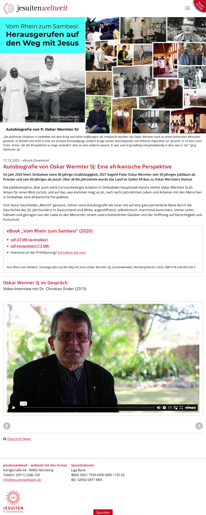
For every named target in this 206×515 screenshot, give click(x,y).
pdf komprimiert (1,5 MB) (30, 246)
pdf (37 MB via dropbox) (29, 239)
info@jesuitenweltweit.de (22, 480)
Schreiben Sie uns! (71, 252)
